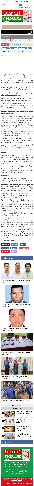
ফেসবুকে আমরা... (6, 442)
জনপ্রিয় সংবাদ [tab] (17, 409)
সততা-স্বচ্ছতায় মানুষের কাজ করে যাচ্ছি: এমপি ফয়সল (24, 412)
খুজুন (20, 4)
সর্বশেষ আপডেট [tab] (17, 405)
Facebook (6, 244)
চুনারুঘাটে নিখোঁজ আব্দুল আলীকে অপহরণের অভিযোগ (24, 435)
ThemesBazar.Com (26, 484)
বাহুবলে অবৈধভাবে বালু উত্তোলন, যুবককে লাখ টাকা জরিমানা (23, 428)
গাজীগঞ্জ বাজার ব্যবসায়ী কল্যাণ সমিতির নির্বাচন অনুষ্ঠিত (23, 421)
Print (14, 251)
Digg (23, 244)
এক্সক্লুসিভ (20, 44)
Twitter (15, 244)
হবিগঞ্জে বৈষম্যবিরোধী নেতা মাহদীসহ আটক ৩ (15, 401)
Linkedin (5, 248)
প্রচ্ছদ (5, 44)
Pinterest (6, 251)
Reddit (14, 248)
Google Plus (24, 248)
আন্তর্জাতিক (15, 44)
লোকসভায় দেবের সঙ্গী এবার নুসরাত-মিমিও (16, 48)
